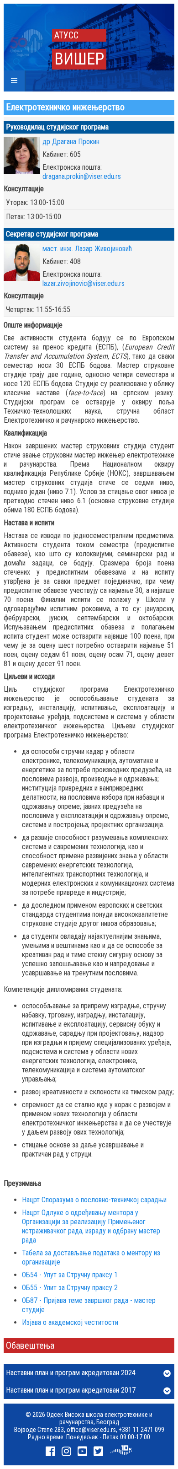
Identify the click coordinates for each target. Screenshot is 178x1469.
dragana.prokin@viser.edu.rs (81, 176)
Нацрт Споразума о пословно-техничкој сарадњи (94, 1199)
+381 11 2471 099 (141, 1429)
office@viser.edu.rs (91, 1429)
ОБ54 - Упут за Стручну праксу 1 (70, 1274)
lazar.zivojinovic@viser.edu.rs (83, 283)
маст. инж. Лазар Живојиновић (87, 248)
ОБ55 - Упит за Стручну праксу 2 (70, 1287)
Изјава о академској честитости (70, 1322)
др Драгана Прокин (70, 141)
